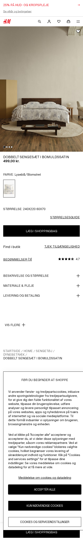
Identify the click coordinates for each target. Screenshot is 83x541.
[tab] (4, 147)
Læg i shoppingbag (41, 231)
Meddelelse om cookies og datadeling (44, 477)
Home (28, 351)
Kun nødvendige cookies (45, 505)
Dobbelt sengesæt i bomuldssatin (32, 358)
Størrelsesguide (65, 217)
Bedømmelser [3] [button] (17, 259)
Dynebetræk (14, 354)
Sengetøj (44, 351)
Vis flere (12, 325)
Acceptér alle (44, 489)
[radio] (9, 188)
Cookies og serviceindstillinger (44, 522)
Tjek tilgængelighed (62, 246)
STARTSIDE (11, 351)
